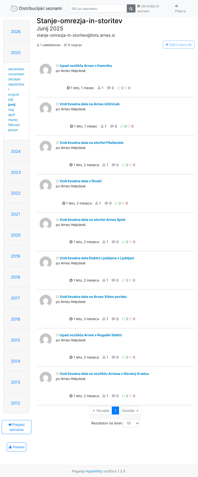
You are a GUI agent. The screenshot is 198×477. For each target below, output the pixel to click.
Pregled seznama (17, 427)
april (11, 114)
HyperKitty (94, 471)
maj (11, 109)
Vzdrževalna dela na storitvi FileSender (91, 142)
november (16, 74)
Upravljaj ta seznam (148, 8)
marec (13, 120)
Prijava (180, 11)
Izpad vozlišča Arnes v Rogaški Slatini (90, 335)
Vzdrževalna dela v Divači (80, 181)
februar (14, 125)
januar (13, 130)
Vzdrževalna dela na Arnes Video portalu (93, 297)
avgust (13, 94)
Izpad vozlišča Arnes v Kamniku (85, 65)
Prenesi (18, 447)
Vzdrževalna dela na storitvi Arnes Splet (92, 219)
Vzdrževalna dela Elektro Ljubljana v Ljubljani (96, 258)
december (16, 69)
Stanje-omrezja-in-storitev (79, 21)
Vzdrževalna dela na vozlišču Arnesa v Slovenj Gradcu (104, 374)
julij (10, 99)
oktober (14, 79)
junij (11, 104)
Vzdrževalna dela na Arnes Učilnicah (89, 104)
